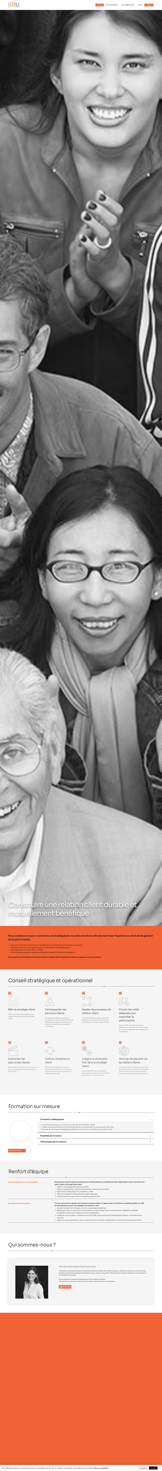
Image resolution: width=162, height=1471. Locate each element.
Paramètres (142, 1468)
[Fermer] (160, 1467)
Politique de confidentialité (100, 1468)
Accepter (153, 1468)
